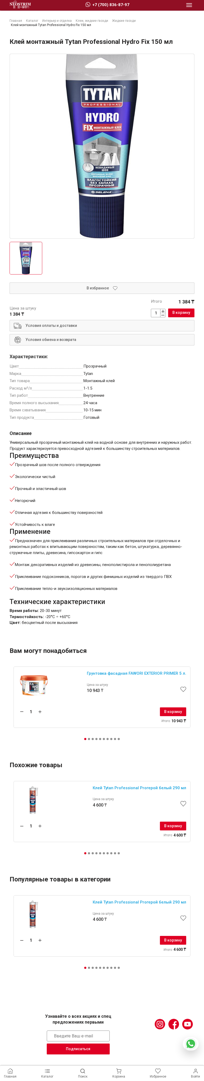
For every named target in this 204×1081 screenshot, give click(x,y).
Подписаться (78, 1049)
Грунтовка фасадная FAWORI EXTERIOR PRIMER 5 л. (136, 673)
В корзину (181, 312)
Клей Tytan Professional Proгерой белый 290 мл (139, 788)
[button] (85, 739)
